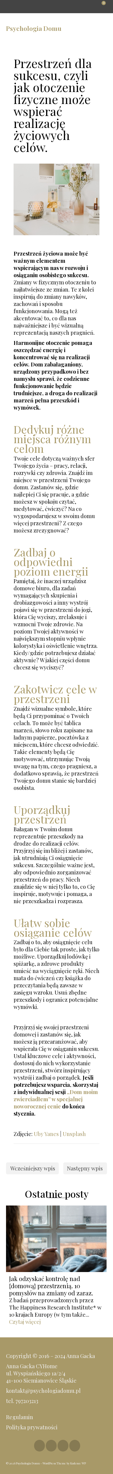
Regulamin (19, 1417)
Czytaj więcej (25, 1321)
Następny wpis (85, 1168)
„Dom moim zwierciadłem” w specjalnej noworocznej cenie (56, 1099)
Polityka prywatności (32, 1427)
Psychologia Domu (33, 28)
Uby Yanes (46, 1133)
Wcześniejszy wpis (32, 1168)
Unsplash (74, 1133)
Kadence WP (78, 1463)
